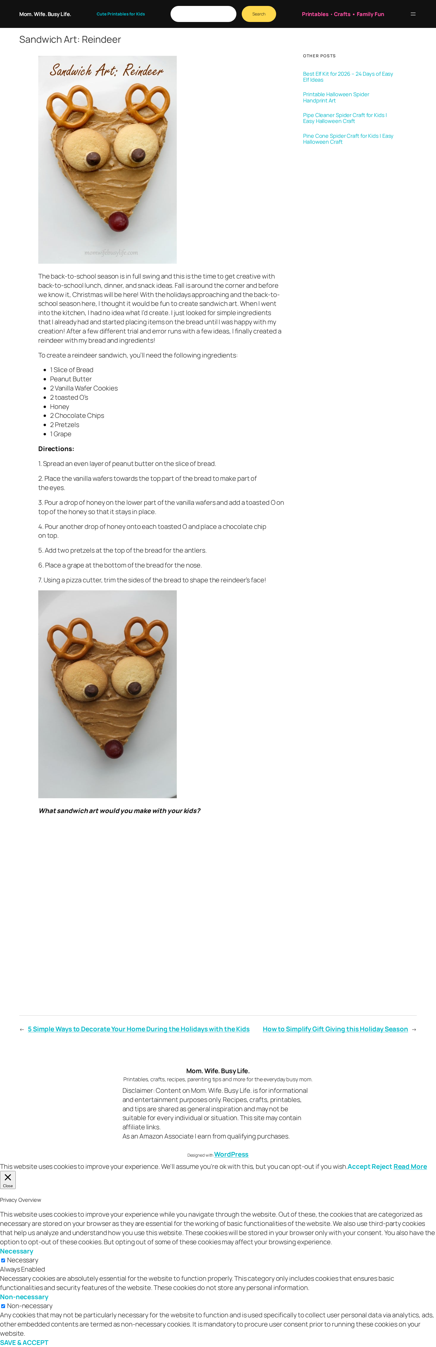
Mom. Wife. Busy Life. (45, 14)
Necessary (22, 1260)
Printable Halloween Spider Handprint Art (336, 97)
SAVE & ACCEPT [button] (24, 1342)
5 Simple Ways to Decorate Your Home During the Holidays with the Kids (139, 1029)
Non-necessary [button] (24, 1296)
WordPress (231, 1154)
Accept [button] (359, 1166)
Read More (410, 1166)
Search (258, 14)
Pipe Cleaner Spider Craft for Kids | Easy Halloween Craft (345, 118)
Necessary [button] (16, 1251)
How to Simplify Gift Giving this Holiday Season (335, 1029)
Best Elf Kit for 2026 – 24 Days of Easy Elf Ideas (348, 77)
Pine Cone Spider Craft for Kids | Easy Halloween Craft (348, 139)
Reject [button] (382, 1166)
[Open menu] (413, 14)
